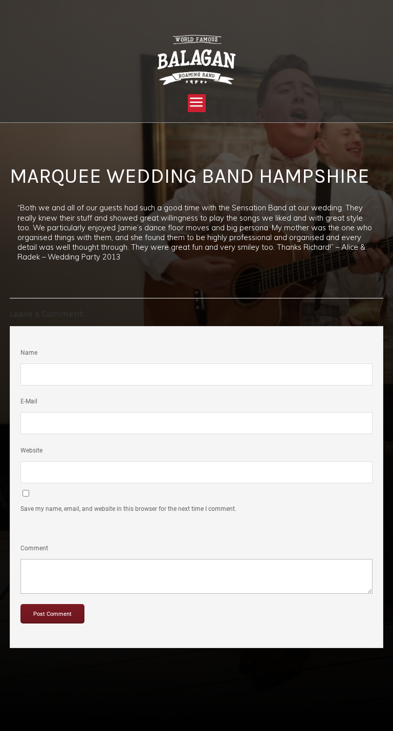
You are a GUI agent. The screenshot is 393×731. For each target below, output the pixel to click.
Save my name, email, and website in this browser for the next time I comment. (128, 508)
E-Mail (28, 401)
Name (28, 352)
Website (31, 450)
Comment (34, 548)
